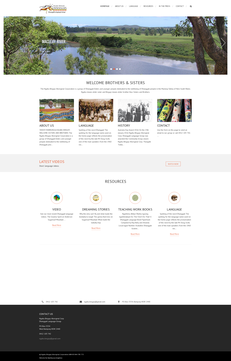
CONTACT (180, 6)
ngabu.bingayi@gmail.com (49, 338)
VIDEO (56, 209)
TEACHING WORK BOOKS (135, 209)
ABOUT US (119, 6)
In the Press (164, 6)
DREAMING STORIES (96, 209)
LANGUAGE (133, 6)
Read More (56, 225)
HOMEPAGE (104, 6)
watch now (173, 164)
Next (223, 43)
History (124, 125)
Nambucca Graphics (55, 358)
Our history (45, 51)
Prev (8, 43)
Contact (163, 125)
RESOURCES (148, 6)
